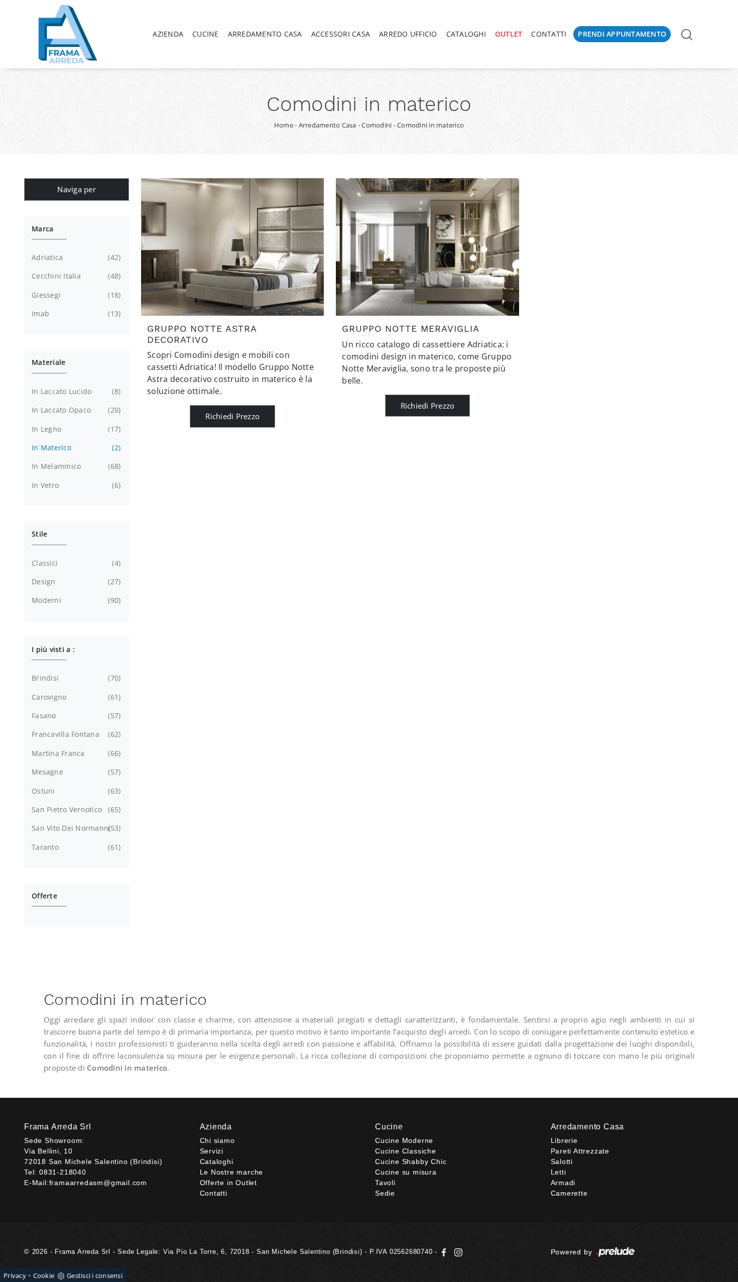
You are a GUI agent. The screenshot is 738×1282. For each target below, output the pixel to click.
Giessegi (75, 295)
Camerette (569, 1193)
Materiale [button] (48, 362)
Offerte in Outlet (229, 1183)
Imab (75, 313)
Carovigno (75, 697)
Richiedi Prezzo (232, 416)
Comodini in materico (430, 125)
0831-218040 (62, 1172)
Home (283, 125)
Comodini (376, 125)
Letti (558, 1172)
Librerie (564, 1140)
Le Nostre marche (232, 1172)
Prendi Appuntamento (622, 34)
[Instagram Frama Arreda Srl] (456, 1251)
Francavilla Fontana (75, 734)
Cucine (205, 34)
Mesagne (75, 772)
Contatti (548, 34)
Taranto (75, 847)
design (75, 581)
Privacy (15, 1275)
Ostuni (75, 791)
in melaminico (75, 466)
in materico (75, 447)
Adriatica (75, 257)
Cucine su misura (406, 1172)
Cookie (44, 1275)
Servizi (212, 1151)
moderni (75, 600)
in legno (75, 429)
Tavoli (385, 1183)
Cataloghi (466, 34)
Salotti (562, 1162)
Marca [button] (42, 228)
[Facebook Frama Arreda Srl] (445, 1251)
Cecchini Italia (75, 276)
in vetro (75, 485)
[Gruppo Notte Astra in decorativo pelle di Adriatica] (232, 247)
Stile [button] (39, 534)
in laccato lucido (75, 391)
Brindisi (75, 678)
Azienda (168, 34)
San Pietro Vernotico (75, 809)
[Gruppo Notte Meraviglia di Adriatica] (427, 247)
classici (75, 563)
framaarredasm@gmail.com (98, 1183)
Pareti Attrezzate (580, 1151)
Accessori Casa (341, 34)
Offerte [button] (44, 896)
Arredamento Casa (265, 34)
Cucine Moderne (404, 1140)
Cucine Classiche (405, 1151)
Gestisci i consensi (94, 1275)
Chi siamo (217, 1140)
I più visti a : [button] (53, 649)
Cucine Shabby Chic (410, 1162)
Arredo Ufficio (408, 34)
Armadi (563, 1183)
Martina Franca (75, 753)
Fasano (75, 715)
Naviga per (76, 189)
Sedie (385, 1193)
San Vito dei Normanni (75, 828)
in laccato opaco (75, 410)
